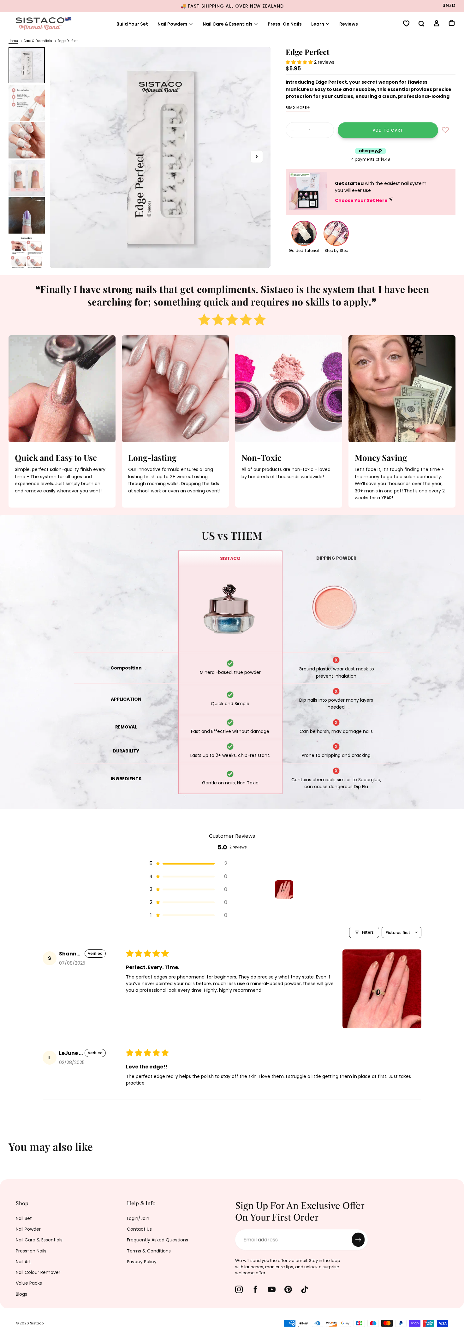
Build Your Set (132, 24)
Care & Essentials (38, 41)
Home (13, 41)
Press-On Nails (285, 24)
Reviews (348, 24)
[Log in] (436, 24)
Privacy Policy (142, 1261)
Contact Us (139, 1229)
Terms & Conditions (149, 1251)
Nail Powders (172, 24)
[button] (421, 24)
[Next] (454, 1151)
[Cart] (451, 23)
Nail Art (23, 1261)
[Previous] (9, 1151)
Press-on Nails (31, 1251)
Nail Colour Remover (38, 1272)
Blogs (21, 1294)
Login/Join (138, 1218)
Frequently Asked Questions (157, 1240)
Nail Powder (28, 1229)
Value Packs (29, 1283)
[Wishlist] (406, 24)
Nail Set (24, 1218)
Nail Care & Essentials (39, 1240)
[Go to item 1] (284, 889)
